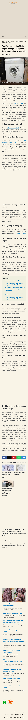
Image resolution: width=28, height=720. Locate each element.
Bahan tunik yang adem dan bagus (12, 613)
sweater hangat (18, 103)
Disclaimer (10, 712)
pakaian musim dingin (13, 128)
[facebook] (4, 457)
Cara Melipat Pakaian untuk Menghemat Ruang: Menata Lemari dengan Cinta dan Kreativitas (15, 289)
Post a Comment (6, 54)
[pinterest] (14, 457)
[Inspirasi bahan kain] (14, 3)
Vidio (12, 714)
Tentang (16, 712)
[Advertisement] (14, 21)
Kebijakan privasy (19, 714)
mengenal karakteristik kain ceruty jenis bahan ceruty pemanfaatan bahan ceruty (14, 641)
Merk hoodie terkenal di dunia (11, 678)
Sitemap (22, 712)
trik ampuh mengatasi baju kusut (13, 280)
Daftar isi (7, 714)
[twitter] (9, 457)
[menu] (3, 37)
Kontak (4, 712)
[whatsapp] (18, 457)
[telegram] (23, 457)
